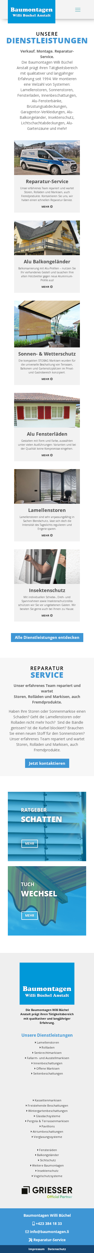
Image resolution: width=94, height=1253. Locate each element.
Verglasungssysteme (48, 1137)
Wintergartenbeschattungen (48, 1111)
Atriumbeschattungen (48, 1131)
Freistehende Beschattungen (48, 1105)
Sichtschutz (48, 1160)
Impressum (36, 1249)
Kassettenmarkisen (48, 1100)
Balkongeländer (48, 1155)
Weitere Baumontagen (48, 1165)
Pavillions (48, 1126)
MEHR (29, 843)
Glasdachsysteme (48, 1116)
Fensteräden (48, 1150)
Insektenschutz (47, 1171)
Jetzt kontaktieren (47, 763)
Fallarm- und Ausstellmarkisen (48, 1058)
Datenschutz (57, 1249)
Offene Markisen (48, 1068)
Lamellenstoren (48, 1042)
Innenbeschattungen (47, 1063)
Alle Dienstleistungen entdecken (47, 637)
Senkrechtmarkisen (48, 1053)
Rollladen (48, 1047)
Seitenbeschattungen (48, 1073)
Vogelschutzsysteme (48, 1176)
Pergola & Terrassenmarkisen (48, 1121)
